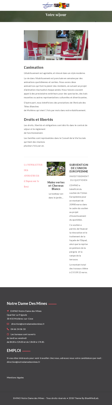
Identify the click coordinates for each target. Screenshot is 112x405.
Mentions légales (15, 377)
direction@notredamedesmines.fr (28, 323)
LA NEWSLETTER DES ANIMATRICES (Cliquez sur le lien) (33, 175)
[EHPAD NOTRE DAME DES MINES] (56, 5)
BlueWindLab (91, 398)
